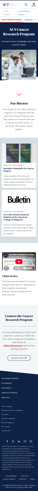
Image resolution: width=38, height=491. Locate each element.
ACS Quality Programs (10, 378)
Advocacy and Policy (9, 393)
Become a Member (8, 418)
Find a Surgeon (7, 406)
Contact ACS (6, 431)
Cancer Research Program (12, 20)
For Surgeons (7, 383)
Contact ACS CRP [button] (19, 358)
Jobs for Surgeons (8, 423)
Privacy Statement (11, 476)
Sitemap (32, 479)
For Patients (6, 388)
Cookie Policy (24, 476)
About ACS (6, 397)
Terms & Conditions (9, 479)
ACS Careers (6, 427)
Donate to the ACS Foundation (12, 410)
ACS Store (5, 414)
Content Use (22, 479)
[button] (36, 19)
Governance (29, 20)
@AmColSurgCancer (13, 345)
